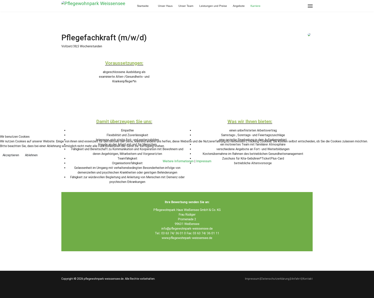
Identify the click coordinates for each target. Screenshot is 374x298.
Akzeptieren (11, 155)
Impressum (203, 161)
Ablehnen (31, 155)
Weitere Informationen (178, 161)
